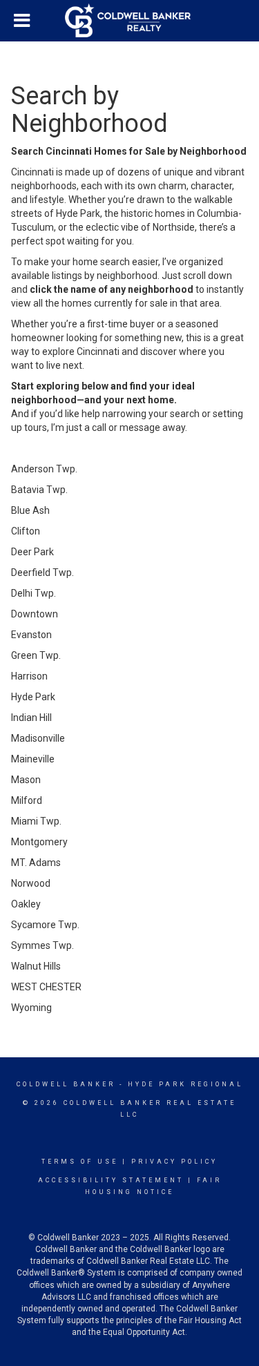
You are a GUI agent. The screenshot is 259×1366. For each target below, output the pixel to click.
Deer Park (32, 551)
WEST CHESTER (46, 986)
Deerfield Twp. (42, 572)
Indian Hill (31, 717)
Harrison (29, 676)
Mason (26, 779)
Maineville (33, 758)
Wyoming (31, 1007)
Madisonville (38, 738)
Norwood (30, 883)
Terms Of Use (79, 1161)
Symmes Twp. (42, 945)
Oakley (26, 904)
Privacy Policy (174, 1161)
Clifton (25, 531)
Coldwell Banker (66, 1084)
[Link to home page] (130, 20)
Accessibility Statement (111, 1180)
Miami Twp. (36, 821)
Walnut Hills (36, 966)
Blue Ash (30, 510)
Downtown (34, 613)
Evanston (31, 634)
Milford (26, 800)
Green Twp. (36, 655)
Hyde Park (33, 696)
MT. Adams (36, 862)
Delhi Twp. (33, 593)
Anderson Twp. (44, 468)
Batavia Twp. (39, 489)
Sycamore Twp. (45, 924)
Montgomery (39, 841)
